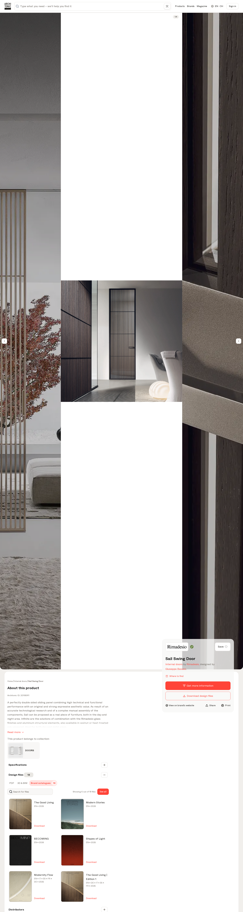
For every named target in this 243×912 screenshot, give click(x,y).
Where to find (176, 676)
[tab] (11, 783)
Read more (14, 732)
